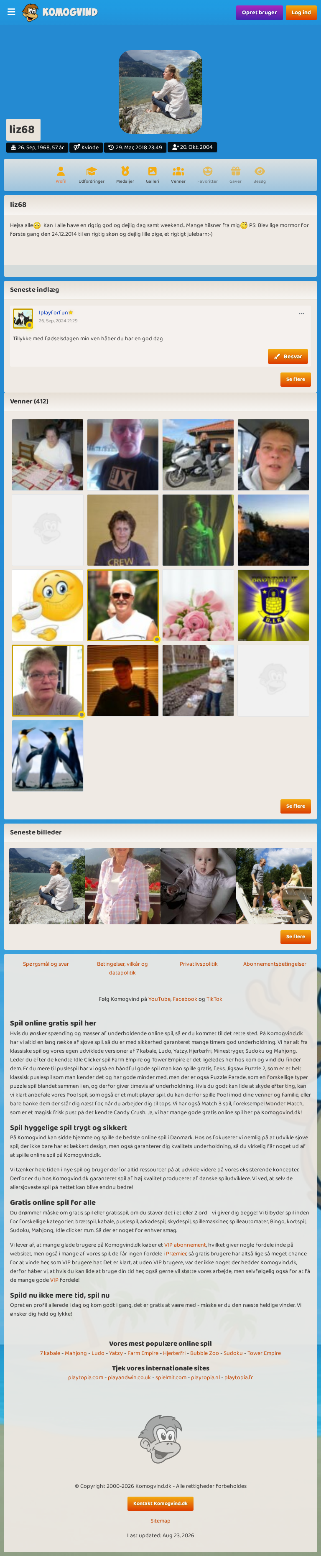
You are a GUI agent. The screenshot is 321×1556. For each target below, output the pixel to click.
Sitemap (160, 1521)
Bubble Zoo (204, 1353)
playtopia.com (85, 1377)
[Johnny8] (47, 755)
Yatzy (116, 1353)
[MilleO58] (122, 530)
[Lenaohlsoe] (47, 680)
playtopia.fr (238, 1377)
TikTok (214, 999)
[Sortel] (122, 454)
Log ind (301, 12)
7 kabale (50, 1353)
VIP (54, 1280)
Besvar (293, 356)
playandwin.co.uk (129, 1377)
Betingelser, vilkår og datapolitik (122, 968)
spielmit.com (170, 1377)
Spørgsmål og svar (46, 964)
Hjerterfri (174, 1353)
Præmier (176, 1253)
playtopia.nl (205, 1377)
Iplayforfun (53, 312)
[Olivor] (273, 454)
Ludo (98, 1353)
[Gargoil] (47, 605)
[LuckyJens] (122, 605)
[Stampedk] (273, 530)
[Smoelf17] (273, 605)
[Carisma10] (198, 454)
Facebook (185, 999)
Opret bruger (259, 12)
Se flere (295, 379)
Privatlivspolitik (199, 964)
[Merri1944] (47, 454)
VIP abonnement (185, 1245)
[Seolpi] (198, 605)
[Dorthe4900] (47, 530)
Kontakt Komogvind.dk (160, 1503)
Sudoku (233, 1353)
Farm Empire (142, 1353)
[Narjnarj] (122, 680)
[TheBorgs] (198, 530)
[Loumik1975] (198, 680)
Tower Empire (264, 1353)
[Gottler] (273, 680)
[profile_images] (47, 886)
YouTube (159, 999)
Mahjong (76, 1353)
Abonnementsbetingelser (274, 964)
